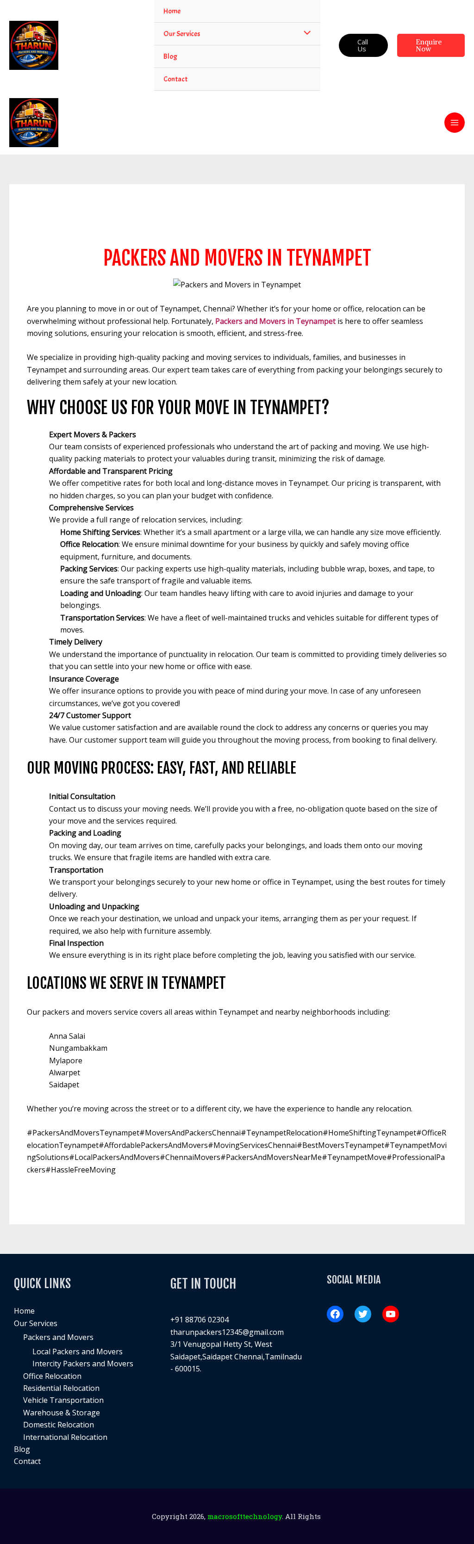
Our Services (35, 1323)
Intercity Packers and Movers (82, 1363)
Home (24, 1311)
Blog (22, 1449)
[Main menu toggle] (454, 122)
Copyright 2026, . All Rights (237, 1516)
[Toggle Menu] (305, 34)
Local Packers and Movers (77, 1351)
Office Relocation (52, 1376)
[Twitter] (363, 1314)
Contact (27, 1461)
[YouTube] (390, 1314)
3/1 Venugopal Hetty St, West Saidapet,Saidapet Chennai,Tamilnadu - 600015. (236, 1356)
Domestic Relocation (58, 1425)
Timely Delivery (75, 642)
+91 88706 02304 (199, 1320)
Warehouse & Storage (61, 1413)
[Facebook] (335, 1314)
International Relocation (65, 1437)
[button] (363, 45)
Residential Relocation (61, 1388)
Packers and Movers (58, 1337)
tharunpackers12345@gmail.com (227, 1332)
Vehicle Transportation (63, 1400)
